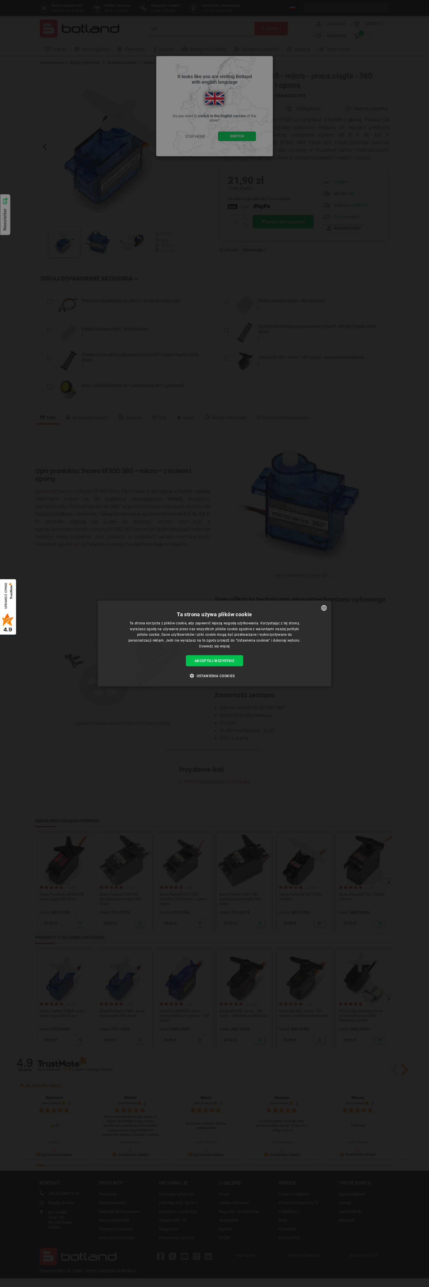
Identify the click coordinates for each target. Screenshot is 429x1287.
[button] (214, 675)
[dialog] (214, 643)
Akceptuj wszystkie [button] (214, 661)
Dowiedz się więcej (214, 646)
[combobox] (324, 608)
